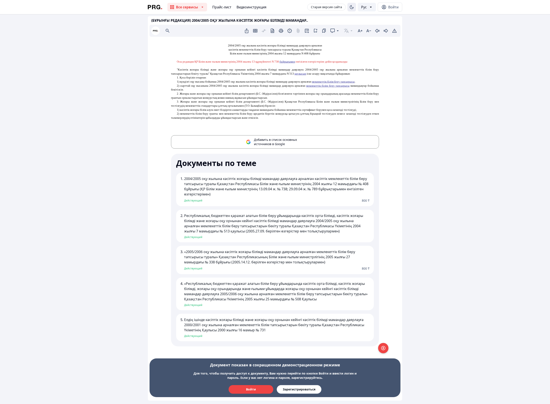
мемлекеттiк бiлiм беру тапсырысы (333, 81)
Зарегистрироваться (299, 389)
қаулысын (300, 73)
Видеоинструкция (251, 7)
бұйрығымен (287, 61)
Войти (251, 389)
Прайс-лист (221, 7)
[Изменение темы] (351, 7)
